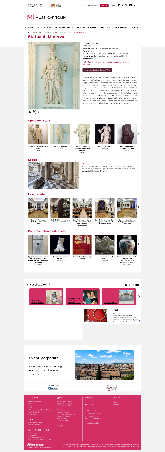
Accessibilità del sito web (124, 446)
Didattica (104, 27)
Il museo (30, 27)
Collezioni (44, 27)
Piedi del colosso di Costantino (60, 258)
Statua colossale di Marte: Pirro (38, 147)
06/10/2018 (125, 318)
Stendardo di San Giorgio (82, 257)
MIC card (60, 408)
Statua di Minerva (60, 146)
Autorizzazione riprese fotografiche (41, 439)
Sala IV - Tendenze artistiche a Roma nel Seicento (38, 222)
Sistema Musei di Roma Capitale (40, 410)
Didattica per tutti (91, 416)
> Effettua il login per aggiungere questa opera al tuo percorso (106, 63)
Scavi (30, 404)
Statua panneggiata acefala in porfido (127, 147)
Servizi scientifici (38, 430)
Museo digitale (64, 27)
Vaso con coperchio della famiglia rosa (127, 258)
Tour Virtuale (109, 302)
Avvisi (115, 402)
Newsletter (32, 414)
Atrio (70, 32)
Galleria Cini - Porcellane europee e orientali (60, 221)
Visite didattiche (63, 412)
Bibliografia (32, 435)
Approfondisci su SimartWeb (97, 70)
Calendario (121, 27)
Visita (134, 27)
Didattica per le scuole (93, 414)
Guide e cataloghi (63, 416)
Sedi (30, 420)
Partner (116, 405)
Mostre (80, 27)
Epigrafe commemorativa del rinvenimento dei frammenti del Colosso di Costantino (38, 259)
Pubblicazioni (33, 433)
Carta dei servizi (34, 412)
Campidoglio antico (35, 422)
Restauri (31, 406)
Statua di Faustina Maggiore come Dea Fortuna (82, 148)
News (115, 400)
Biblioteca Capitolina (36, 437)
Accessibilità (61, 418)
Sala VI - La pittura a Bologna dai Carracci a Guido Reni (127, 222)
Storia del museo (34, 401)
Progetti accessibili (92, 423)
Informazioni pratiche (65, 401)
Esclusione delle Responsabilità (98, 446)
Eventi (92, 27)
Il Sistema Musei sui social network (74, 300)
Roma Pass (61, 410)
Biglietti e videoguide (65, 404)
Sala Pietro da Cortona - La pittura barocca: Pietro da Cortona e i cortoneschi (82, 223)
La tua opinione (62, 420)
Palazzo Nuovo (61, 32)
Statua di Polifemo (104, 146)
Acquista (104, 6)
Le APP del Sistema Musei (36, 301)
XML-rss (136, 446)
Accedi (112, 6)
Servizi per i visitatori (64, 406)
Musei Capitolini (51, 17)
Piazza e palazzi (34, 425)
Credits (112, 446)
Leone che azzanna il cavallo (105, 258)
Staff (30, 408)
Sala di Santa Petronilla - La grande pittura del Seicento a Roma (104, 222)
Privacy (84, 446)
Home (30, 32)
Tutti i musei (92, 6)
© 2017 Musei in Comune (71, 446)
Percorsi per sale (48, 32)
